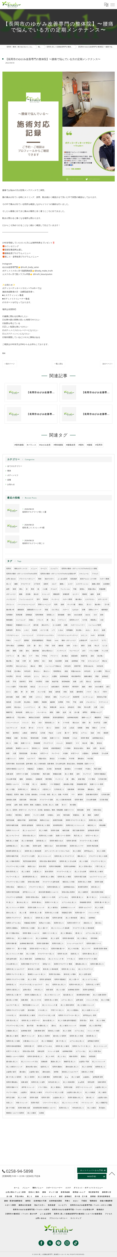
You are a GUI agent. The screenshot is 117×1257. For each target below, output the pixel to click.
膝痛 (20, 594)
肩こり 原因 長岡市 (67, 1005)
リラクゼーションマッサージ (67, 635)
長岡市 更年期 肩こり (34, 1056)
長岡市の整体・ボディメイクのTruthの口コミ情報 (79, 569)
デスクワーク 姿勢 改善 (51, 882)
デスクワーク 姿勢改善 (14, 897)
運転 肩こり (81, 856)
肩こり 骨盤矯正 (47, 1041)
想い (40, 646)
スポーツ (66, 610)
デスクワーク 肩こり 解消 (89, 841)
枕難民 (36, 702)
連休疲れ (68, 769)
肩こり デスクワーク (85, 969)
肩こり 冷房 (22, 1098)
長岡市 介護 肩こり (13, 990)
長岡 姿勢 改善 (11, 959)
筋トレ (49, 728)
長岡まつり (47, 964)
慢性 (69, 615)
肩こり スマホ (36, 1000)
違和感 (57, 692)
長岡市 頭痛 (55, 830)
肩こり (8, 584)
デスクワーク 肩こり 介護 (54, 1092)
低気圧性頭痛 (57, 820)
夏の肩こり (28, 918)
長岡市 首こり (59, 923)
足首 (28, 646)
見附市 (46, 584)
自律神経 (75, 661)
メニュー (34, 569)
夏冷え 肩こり (11, 913)
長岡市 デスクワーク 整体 (63, 964)
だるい (75, 646)
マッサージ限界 (38, 815)
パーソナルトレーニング (26, 604)
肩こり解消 (102, 1092)
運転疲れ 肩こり (81, 964)
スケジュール (84, 574)
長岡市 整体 (85, 738)
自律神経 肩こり (12, 846)
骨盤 (46, 610)
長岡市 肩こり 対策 (76, 1036)
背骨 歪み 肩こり (12, 1020)
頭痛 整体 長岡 (39, 1031)
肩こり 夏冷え (82, 938)
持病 (65, 692)
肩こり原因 (77, 851)
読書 (105, 723)
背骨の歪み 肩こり (29, 836)
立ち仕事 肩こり (12, 964)
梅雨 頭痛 (65, 830)
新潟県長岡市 (58, 825)
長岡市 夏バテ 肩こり (102, 902)
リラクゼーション (12, 635)
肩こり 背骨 (32, 979)
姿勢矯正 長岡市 (93, 1041)
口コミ (8, 692)
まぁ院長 (81, 1082)
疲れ (27, 651)
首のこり (45, 676)
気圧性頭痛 (10, 820)
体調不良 (84, 656)
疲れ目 (36, 594)
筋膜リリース (54, 738)
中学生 (44, 656)
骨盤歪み (76, 815)
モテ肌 (84, 620)
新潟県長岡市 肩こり (30, 877)
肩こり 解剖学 (83, 892)
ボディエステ (102, 599)
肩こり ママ (86, 949)
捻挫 (62, 604)
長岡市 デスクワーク (13, 918)
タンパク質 (41, 692)
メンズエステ (11, 599)
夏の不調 (30, 1026)
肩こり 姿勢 (55, 938)
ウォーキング (74, 651)
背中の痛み (10, 646)
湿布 (78, 774)
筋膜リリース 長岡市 (63, 836)
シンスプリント (29, 707)
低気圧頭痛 (33, 820)
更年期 (45, 748)
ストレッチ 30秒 (93, 1031)
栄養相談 (29, 615)
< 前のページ (10, 364)
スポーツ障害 (67, 599)
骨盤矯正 (9, 625)
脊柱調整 (102, 825)
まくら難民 (98, 671)
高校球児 (22, 681)
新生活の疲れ (78, 748)
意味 (101, 615)
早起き (51, 733)
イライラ (40, 728)
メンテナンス (61, 651)
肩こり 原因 (101, 851)
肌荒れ (82, 589)
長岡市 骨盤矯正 (100, 774)
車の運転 (73, 805)
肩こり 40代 (50, 1056)
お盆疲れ (86, 1077)
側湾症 (36, 661)
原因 (7, 651)
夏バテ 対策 (10, 1108)
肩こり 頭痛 (30, 954)
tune (56, 640)
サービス (44, 569)
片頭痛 (44, 738)
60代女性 (100, 666)
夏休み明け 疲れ (31, 1067)
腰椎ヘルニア (86, 717)
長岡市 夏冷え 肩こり (89, 954)
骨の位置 (87, 707)
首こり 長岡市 (30, 1077)
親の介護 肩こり (49, 1020)
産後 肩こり (88, 923)
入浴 (64, 728)
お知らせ (11, 484)
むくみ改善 (57, 625)
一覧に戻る (58, 364)
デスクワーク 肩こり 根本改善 (83, 928)
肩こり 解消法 (53, 907)
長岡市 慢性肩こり (53, 887)
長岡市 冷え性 (62, 954)
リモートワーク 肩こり (51, 1103)
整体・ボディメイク (69, 640)
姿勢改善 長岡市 (93, 830)
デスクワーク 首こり (98, 861)
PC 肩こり (9, 902)
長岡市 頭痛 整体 (43, 943)
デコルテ (54, 589)
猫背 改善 (49, 990)
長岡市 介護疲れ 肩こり (33, 995)
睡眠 (14, 651)
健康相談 (104, 610)
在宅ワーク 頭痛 (22, 774)
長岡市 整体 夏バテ (58, 949)
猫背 (14, 589)
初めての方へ (49, 579)
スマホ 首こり (11, 1015)
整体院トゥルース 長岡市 (15, 1056)
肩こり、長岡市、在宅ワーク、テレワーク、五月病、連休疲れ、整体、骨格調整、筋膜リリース (40, 810)
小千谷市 (37, 584)
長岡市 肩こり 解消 (96, 872)
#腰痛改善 (70, 444)
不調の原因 (23, 687)
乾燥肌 (34, 630)
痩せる (104, 661)
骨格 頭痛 (33, 800)
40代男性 (9, 666)
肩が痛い (100, 656)
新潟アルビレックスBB (88, 579)
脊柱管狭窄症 (76, 676)
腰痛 (16, 584)
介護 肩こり (47, 789)
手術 (74, 702)
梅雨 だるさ (49, 846)
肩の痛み (65, 656)
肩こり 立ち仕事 (80, 872)
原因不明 (77, 666)
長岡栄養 (19, 615)
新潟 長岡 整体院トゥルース (48, 892)
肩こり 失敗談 (90, 1092)
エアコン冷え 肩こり (69, 902)
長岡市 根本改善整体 (13, 1046)
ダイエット (10, 604)
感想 (16, 692)
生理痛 (60, 702)
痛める (33, 666)
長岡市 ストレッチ (12, 830)
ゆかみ (62, 707)
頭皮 (92, 733)
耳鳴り (8, 640)
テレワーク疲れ (11, 1092)
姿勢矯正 (105, 676)
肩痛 (74, 681)
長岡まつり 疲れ (45, 923)
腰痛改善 (21, 610)
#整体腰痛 (58, 444)
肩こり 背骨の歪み (85, 866)
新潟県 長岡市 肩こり (13, 851)
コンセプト (54, 569)
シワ (53, 630)
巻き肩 (84, 743)
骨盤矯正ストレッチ (23, 625)
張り (43, 661)
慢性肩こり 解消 (36, 1092)
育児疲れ (102, 1108)
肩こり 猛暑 (75, 1077)
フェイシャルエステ (26, 599)
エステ (70, 584)
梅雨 (89, 815)
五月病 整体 (35, 774)
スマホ (102, 728)
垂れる (88, 681)
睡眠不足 (9, 712)
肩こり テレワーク (12, 836)
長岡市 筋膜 (34, 1098)
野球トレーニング (44, 604)
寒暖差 (8, 738)
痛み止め (76, 723)
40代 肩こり (38, 990)
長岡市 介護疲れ (12, 928)
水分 (40, 723)
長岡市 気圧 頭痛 (80, 877)
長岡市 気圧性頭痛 (12, 892)
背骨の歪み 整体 (33, 882)
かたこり (84, 635)
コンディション (88, 697)
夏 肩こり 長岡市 (44, 1036)
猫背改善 (92, 1056)
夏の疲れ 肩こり (12, 1062)
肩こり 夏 (23, 913)
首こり (96, 692)
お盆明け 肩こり (101, 1087)
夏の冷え (98, 923)
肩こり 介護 (60, 990)
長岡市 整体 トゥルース (31, 933)
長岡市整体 (39, 615)
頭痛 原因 (24, 1000)
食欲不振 (55, 681)
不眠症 (106, 717)
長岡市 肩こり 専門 (93, 985)
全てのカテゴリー (14, 466)
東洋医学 (75, 687)
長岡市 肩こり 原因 (43, 825)
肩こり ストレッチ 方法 (29, 1062)
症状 (53, 646)
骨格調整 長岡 (82, 784)
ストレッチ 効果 (53, 1051)
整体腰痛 (9, 620)
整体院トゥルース (22, 748)
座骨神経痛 (66, 681)
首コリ (89, 604)
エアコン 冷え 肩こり (93, 933)
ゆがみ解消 (99, 687)
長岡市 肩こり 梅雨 (64, 877)
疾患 (50, 661)
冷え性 (23, 728)
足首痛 (28, 594)
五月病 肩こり (59, 789)
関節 (97, 676)
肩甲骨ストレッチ (29, 892)
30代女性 (67, 666)
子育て (105, 692)
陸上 (53, 620)
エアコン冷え (63, 897)
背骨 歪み (83, 1020)
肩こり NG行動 (73, 949)
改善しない (30, 712)
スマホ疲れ (62, 759)
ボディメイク (12, 475)
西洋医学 (66, 687)
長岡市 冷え (10, 938)
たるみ (60, 630)
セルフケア (94, 640)
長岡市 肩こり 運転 (47, 877)
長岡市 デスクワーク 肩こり (75, 820)
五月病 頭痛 (105, 794)
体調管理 (76, 697)
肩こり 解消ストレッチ (14, 1067)
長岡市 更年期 (71, 841)
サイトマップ (75, 1218)
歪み (33, 723)
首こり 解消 (91, 1108)
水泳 (102, 707)
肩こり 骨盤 (10, 789)
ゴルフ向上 (55, 610)
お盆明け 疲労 (11, 1072)
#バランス (31, 444)
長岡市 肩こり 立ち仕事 (67, 861)
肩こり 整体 (69, 774)
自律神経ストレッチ (68, 907)
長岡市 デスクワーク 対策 (15, 979)
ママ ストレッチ (87, 1103)
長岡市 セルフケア (85, 907)
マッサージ (55, 599)
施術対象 (36, 651)
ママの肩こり (42, 1010)
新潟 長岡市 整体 (97, 892)
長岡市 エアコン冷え (13, 923)
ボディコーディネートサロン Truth (57, 851)
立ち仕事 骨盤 (11, 779)
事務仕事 (53, 707)
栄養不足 (34, 733)
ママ (77, 743)
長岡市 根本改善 (68, 938)
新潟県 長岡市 (83, 887)
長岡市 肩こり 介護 (51, 913)
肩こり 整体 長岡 (26, 959)
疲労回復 (101, 635)
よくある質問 (62, 579)
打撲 (24, 661)
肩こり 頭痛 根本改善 (63, 800)
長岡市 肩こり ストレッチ (75, 825)
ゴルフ (54, 584)
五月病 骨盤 (104, 800)
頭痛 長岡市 (102, 1082)
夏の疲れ (23, 1072)
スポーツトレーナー (78, 625)
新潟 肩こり (95, 887)
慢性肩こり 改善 (53, 1031)
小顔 (101, 620)
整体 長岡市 (73, 1056)
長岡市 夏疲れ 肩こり (75, 1098)
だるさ (75, 738)
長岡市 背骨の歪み (32, 897)
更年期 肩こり (41, 841)
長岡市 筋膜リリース (93, 943)
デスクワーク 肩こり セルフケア (31, 985)
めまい (88, 630)
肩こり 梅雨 (43, 830)
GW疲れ (50, 815)
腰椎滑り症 (10, 717)
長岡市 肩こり (23, 789)
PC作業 (71, 759)
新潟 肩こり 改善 (34, 969)
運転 (92, 743)
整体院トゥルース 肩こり (37, 974)
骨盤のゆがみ (76, 671)
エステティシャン (82, 584)
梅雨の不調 (21, 820)
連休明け (16, 733)
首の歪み (24, 738)
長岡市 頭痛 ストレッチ (36, 907)
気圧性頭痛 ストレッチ (31, 1005)
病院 (55, 697)
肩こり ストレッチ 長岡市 (15, 907)
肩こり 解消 (26, 872)
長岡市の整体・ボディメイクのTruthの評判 (21, 574)
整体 (3, 353)
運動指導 (56, 594)
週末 (83, 723)
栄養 (9, 479)
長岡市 (8, 569)
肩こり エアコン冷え (89, 979)
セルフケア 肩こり (12, 1005)
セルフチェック (11, 728)
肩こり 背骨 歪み (95, 1051)
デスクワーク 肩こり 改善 (98, 856)
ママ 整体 (91, 779)
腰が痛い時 (10, 610)
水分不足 (97, 723)
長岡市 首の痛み (54, 974)
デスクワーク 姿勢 (28, 856)
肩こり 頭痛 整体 (44, 1077)
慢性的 (47, 697)
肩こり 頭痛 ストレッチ (85, 1005)
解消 (82, 646)
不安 (82, 661)
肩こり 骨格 (101, 1020)
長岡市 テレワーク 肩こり (15, 974)
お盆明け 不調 (84, 1062)
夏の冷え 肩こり (22, 902)
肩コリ (96, 630)
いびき (59, 733)
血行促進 (97, 681)
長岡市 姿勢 (37, 846)
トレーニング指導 (94, 625)
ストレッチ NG (93, 913)
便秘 (87, 728)
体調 (17, 697)
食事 (98, 594)
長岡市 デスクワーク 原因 (88, 959)
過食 (66, 661)
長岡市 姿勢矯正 (88, 990)
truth (93, 635)
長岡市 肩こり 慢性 (51, 1000)
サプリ (104, 640)
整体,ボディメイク (20, 569)
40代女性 (27, 676)
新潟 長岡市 (49, 872)
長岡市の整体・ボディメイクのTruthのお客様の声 (58, 574)
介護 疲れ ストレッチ (30, 1041)
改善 (103, 630)
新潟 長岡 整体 (61, 846)
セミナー (76, 594)
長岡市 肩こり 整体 (95, 820)
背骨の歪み (97, 810)
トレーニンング (27, 635)
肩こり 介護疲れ (73, 1010)
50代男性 (9, 676)
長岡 (55, 604)
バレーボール (41, 712)
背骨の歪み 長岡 (28, 1051)
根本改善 (19, 712)
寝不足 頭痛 (10, 1098)
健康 (92, 594)
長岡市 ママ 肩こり (51, 902)
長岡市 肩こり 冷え (68, 969)
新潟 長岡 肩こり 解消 (27, 1015)
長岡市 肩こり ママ (76, 846)
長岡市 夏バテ (80, 913)
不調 (47, 646)
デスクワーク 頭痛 (46, 800)
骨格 (79, 707)
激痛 (57, 712)
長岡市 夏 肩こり (77, 897)
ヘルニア (17, 640)
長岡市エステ (74, 620)
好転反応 (71, 707)
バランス (40, 620)
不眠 (74, 589)
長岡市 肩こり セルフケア (15, 969)
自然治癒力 (55, 687)
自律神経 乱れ (40, 959)
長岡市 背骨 (45, 1098)
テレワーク (55, 753)
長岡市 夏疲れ (57, 1067)
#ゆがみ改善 (45, 444)
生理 (7, 681)
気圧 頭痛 (97, 769)
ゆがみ (87, 615)
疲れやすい (46, 625)
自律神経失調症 (72, 717)
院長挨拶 (73, 579)
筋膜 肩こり (75, 954)
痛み (24, 656)
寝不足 (75, 733)
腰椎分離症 (88, 676)
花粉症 (57, 728)
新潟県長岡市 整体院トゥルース (44, 1108)
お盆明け (24, 1092)
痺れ (21, 589)
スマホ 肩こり (105, 897)
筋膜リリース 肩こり (50, 933)
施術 (83, 687)
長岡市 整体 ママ (12, 1087)
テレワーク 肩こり (12, 877)
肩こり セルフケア (29, 830)
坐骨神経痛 (64, 676)
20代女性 (87, 671)
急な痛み (27, 702)
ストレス (25, 723)
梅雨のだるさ (45, 820)
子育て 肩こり (100, 866)
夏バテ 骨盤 (22, 949)
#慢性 (81, 444)
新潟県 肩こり (91, 1036)
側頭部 (106, 733)
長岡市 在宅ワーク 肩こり (39, 949)
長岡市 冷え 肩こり (59, 985)
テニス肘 (105, 651)
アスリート (54, 656)
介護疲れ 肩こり (12, 1031)
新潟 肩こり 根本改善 (50, 969)
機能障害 (98, 717)
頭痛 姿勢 (41, 1051)
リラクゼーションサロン (45, 635)
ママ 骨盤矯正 (55, 784)
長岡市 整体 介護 (24, 1108)
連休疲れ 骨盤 (68, 784)
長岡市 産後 (68, 1087)
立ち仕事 (17, 702)
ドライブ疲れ (42, 1087)
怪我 (71, 692)
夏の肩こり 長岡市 (59, 1036)
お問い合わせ (11, 579)
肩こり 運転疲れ (66, 933)
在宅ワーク (44, 753)
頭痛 (65, 625)
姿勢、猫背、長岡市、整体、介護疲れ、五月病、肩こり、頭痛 (36, 805)
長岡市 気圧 (35, 1103)
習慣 (30, 697)
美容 (32, 589)
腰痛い (62, 584)
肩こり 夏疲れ (56, 1087)
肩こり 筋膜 (83, 861)
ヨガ (95, 615)
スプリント (62, 620)
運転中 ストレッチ (28, 1036)
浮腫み (31, 620)
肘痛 (47, 681)
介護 (95, 707)
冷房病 (41, 1113)
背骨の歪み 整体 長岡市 (48, 861)
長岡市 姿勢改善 (27, 825)
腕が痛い (9, 661)
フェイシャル (65, 589)
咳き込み (17, 707)
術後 (50, 692)
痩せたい (47, 671)
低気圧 (96, 815)
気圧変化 (18, 815)
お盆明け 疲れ (34, 1072)
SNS (98, 733)
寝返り (94, 728)
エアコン (84, 733)
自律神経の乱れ (97, 738)
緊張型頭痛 (23, 753)
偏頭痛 (52, 702)
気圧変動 (49, 779)
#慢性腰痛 (19, 444)
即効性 (49, 640)
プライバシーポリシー (27, 579)
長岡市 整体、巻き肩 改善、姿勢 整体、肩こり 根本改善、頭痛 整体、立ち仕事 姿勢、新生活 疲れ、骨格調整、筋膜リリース (50, 764)
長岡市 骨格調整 (55, 866)
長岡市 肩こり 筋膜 (28, 928)
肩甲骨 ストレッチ (28, 1087)
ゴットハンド (43, 687)
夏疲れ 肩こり (56, 1062)
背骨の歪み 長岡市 (68, 892)
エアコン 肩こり (67, 1000)
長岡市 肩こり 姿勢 (38, 1082)
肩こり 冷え (62, 1056)
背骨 (88, 810)
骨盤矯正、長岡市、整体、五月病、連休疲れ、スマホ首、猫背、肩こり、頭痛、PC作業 (37, 794)
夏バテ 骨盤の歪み (12, 933)
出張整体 (106, 584)
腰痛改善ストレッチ (34, 610)
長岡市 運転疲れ (12, 1082)
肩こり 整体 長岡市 (13, 861)
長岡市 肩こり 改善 (46, 836)
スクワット (10, 656)
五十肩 (107, 604)
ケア (30, 656)
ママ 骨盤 (25, 784)
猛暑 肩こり (45, 1067)
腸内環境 (80, 692)
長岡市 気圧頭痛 (92, 846)
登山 (45, 707)
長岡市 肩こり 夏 (36, 913)
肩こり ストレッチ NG (70, 1103)
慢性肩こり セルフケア (70, 1072)
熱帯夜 (56, 1072)
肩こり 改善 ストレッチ (90, 1010)
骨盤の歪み (92, 589)
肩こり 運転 (25, 846)
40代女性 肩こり (78, 1108)
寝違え (81, 604)
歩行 (83, 651)
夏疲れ (83, 1056)
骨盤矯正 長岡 (67, 913)
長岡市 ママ (10, 949)
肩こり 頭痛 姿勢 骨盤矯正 (67, 1020)
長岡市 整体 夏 (11, 943)
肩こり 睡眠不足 (102, 1103)
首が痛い (79, 630)
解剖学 (80, 794)
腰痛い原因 (96, 584)
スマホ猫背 (78, 769)
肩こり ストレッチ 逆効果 (60, 928)
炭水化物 (9, 697)
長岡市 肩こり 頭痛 (13, 1041)
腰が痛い (98, 604)
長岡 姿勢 (91, 1082)
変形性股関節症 (58, 717)
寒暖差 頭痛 (57, 774)
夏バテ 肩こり (92, 897)
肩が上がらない (21, 666)
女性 (58, 815)
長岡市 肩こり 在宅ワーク (31, 1020)
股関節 (26, 640)
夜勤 (51, 712)
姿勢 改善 (79, 1000)
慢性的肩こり (50, 723)
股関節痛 (46, 717)
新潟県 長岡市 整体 (100, 949)
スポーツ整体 (104, 579)
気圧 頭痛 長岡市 (78, 830)
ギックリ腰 (71, 604)
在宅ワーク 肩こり (92, 836)
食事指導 (9, 630)
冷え (47, 985)
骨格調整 (66, 738)
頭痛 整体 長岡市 (92, 794)
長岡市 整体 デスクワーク (30, 964)
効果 (68, 646)
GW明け (9, 815)
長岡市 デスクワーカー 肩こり (69, 1015)
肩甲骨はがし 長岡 (89, 1015)
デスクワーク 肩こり (64, 872)
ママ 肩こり (71, 959)
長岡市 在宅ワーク (73, 923)
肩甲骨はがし (89, 851)
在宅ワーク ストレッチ (84, 1087)
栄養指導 (66, 594)
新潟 (91, 1020)
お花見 (71, 728)
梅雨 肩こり (92, 825)
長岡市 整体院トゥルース (15, 769)
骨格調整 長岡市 (85, 902)
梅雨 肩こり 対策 (68, 882)
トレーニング (20, 620)
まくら (36, 676)
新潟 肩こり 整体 (70, 974)
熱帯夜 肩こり (100, 1067)
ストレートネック (12, 723)
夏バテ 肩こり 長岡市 (13, 1077)
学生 (37, 656)
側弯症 (85, 712)
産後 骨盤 (81, 779)
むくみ (105, 646)
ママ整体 (67, 748)
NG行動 (90, 759)
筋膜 (16, 738)
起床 (64, 712)
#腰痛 (89, 444)
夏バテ (67, 733)
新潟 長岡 (42, 866)
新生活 (99, 743)
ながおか (75, 610)
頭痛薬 (80, 728)
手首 (14, 681)
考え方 (96, 646)
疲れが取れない (47, 651)
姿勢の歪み (27, 990)
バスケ (88, 692)
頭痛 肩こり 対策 (87, 1072)
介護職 (54, 676)
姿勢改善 (9, 748)
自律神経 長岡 (26, 1031)
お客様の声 (83, 640)
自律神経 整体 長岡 (26, 943)
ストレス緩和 (11, 687)
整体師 (45, 599)
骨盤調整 (102, 589)
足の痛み (17, 671)
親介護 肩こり (68, 995)
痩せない (37, 671)
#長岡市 (99, 444)
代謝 (17, 661)
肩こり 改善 (99, 907)
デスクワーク (25, 584)
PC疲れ (88, 769)
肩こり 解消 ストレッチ (68, 1026)
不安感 (8, 671)
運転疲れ (81, 759)
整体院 (84, 594)
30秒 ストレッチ (22, 1103)
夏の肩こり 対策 (12, 1000)
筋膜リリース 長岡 (96, 784)
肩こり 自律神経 (41, 938)
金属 (81, 702)
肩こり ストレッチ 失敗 (14, 954)
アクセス (95, 574)
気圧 (7, 733)
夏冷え (82, 918)
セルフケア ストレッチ (98, 877)
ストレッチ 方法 (92, 1000)
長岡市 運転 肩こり (97, 964)
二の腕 (45, 589)
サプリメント (103, 702)
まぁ (66, 1077)
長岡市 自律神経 (69, 866)
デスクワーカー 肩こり (46, 954)
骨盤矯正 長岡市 (30, 923)
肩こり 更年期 (87, 1067)
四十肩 (18, 676)
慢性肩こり (36, 748)
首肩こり (9, 1103)
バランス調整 (93, 651)
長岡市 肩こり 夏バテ (13, 995)
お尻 (81, 681)
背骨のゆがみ (88, 666)
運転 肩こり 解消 (12, 1036)
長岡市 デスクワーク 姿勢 (15, 1010)
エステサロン (90, 599)
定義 (89, 646)
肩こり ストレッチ (44, 856)
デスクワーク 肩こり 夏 (46, 1015)
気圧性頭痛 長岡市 (29, 861)
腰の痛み (78, 599)
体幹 (32, 692)
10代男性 (39, 681)
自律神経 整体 (67, 1051)
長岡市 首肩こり (57, 943)
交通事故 (21, 646)
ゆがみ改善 (78, 615)
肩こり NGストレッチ (52, 995)
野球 (30, 681)
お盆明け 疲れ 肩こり (74, 1092)
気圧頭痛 (66, 815)
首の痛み (34, 753)
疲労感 (36, 625)
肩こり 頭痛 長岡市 (99, 995)
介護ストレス (11, 759)
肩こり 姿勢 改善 (85, 974)
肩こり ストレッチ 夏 (49, 1005)
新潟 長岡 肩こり (12, 872)
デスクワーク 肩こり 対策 (15, 866)
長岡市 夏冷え (37, 902)
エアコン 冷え (81, 1051)
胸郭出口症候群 (34, 717)
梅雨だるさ (32, 866)
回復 (21, 651)
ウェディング (64, 697)
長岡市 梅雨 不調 (12, 856)
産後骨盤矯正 (56, 748)
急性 (92, 656)
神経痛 (44, 702)
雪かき (107, 671)
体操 (90, 687)
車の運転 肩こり (42, 1026)
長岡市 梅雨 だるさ (56, 841)
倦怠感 (8, 702)
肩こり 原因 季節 (95, 1026)
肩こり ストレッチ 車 (56, 959)
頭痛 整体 (70, 789)
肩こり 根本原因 (68, 1082)
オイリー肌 (44, 630)
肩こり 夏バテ (43, 928)
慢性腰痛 (61, 615)
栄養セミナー (93, 610)
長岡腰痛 (69, 630)
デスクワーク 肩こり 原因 (15, 882)
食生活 (32, 687)
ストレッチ (46, 594)
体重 (24, 697)
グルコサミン (91, 702)
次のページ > (107, 364)
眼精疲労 (69, 743)
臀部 (40, 666)
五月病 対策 (102, 779)
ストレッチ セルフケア (75, 943)
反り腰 (76, 712)
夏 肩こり (78, 933)
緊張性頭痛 (35, 738)
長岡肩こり (51, 615)
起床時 (8, 707)
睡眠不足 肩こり (69, 1062)
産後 (66, 671)
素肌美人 (93, 620)
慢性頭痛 (80, 810)
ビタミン (39, 697)
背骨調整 (83, 1026)
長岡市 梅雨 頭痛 (12, 825)
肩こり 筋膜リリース (25, 938)
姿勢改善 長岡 (98, 1077)
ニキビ (26, 630)
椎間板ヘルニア (96, 712)
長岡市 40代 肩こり (76, 985)
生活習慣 (58, 661)
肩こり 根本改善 (27, 841)
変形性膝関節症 (37, 640)
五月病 (42, 733)
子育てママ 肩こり (57, 1010)
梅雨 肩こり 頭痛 (12, 841)
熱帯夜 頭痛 (57, 1077)
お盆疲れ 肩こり (58, 1098)
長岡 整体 (81, 789)
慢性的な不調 (101, 697)
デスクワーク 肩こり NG (15, 1026)
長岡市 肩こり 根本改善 (33, 851)
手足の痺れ (21, 717)
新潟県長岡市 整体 (83, 995)
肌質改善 (74, 656)
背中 (38, 599)
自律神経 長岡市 (73, 990)
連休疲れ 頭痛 (11, 800)
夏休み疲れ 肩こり (72, 1067)
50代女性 (27, 671)
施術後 (60, 646)
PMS (68, 702)
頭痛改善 (39, 779)
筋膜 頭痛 (23, 800)
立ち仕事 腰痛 (91, 800)
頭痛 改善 (9, 774)
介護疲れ (85, 753)
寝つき (31, 728)
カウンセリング (93, 661)
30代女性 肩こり (54, 1082)
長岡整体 (9, 615)
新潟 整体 (31, 1010)
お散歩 (25, 733)
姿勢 (7, 589)
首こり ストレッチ (98, 1062)
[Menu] (112, 4)
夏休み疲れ (46, 1072)
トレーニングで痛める (53, 666)
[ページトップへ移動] (112, 1173)
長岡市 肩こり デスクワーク (64, 856)
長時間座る (57, 671)
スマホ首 (66, 723)
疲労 (108, 687)
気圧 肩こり (78, 836)
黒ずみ (18, 630)
